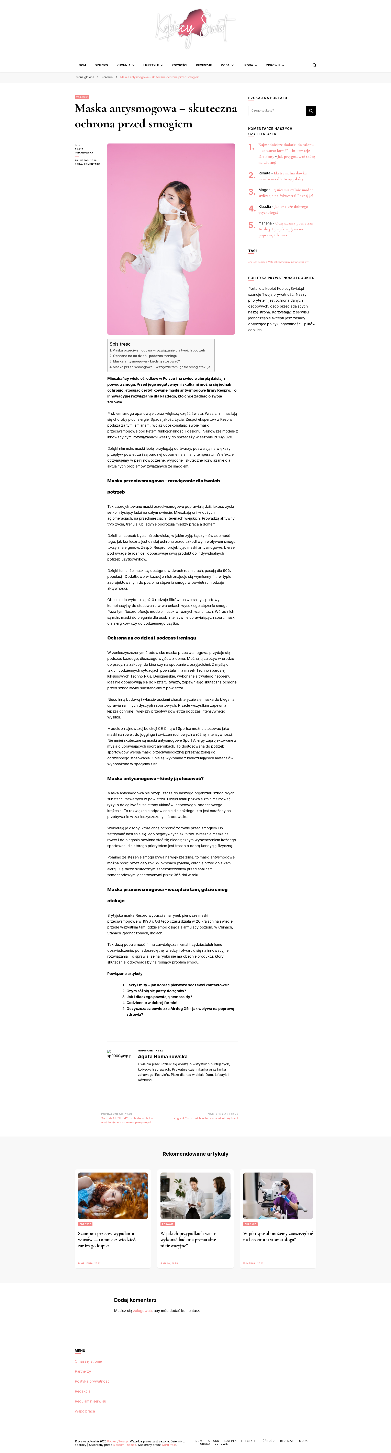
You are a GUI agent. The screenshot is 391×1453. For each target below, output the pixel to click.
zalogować (142, 1310)
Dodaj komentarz (88, 164)
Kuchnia (124, 65)
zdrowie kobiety (300, 262)
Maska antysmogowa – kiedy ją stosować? (147, 361)
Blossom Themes (124, 1444)
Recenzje (204, 65)
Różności (179, 65)
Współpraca (85, 1411)
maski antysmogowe (204, 547)
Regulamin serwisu (90, 1401)
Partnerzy (83, 1371)
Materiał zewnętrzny (279, 262)
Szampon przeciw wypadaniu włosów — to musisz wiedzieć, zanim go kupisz (107, 1240)
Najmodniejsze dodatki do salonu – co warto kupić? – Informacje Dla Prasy (286, 150)
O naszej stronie (88, 1361)
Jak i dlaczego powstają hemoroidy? (159, 997)
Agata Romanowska (84, 151)
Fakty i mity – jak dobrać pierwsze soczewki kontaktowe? (177, 985)
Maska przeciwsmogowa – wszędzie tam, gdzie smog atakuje (161, 367)
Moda (225, 65)
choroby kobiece (257, 262)
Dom (82, 65)
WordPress (168, 1444)
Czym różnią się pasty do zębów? (156, 991)
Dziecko (101, 65)
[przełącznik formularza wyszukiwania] (314, 65)
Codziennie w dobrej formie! (151, 1003)
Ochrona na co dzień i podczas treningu (145, 356)
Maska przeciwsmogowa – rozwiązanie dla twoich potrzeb (158, 350)
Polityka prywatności (92, 1381)
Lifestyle (151, 65)
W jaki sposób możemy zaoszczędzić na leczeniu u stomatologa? (278, 1237)
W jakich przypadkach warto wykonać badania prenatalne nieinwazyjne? (188, 1240)
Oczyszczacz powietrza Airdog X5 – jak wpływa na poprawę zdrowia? (285, 229)
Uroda (248, 65)
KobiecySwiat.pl (118, 1441)
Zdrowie (273, 65)
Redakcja (82, 1391)
